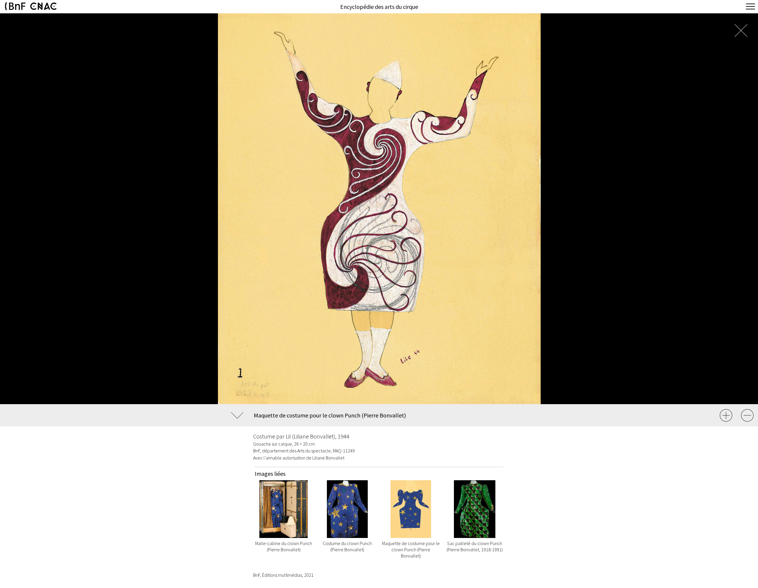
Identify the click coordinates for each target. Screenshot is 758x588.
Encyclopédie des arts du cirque (379, 6)
